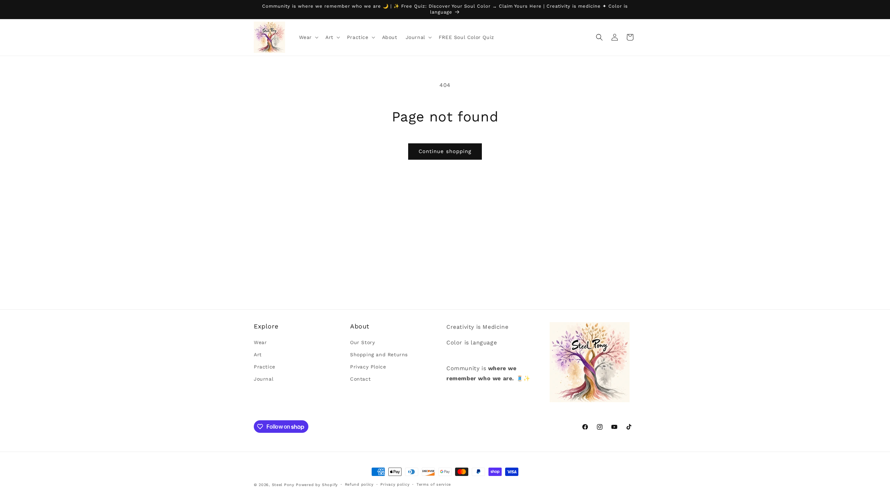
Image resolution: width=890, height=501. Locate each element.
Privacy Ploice (368, 366)
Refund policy (359, 484)
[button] (308, 37)
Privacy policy (395, 484)
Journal (263, 379)
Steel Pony (283, 485)
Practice (264, 366)
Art (258, 354)
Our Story (362, 342)
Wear (260, 342)
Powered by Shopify (317, 485)
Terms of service (433, 484)
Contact (360, 379)
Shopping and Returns (379, 354)
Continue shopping (445, 151)
